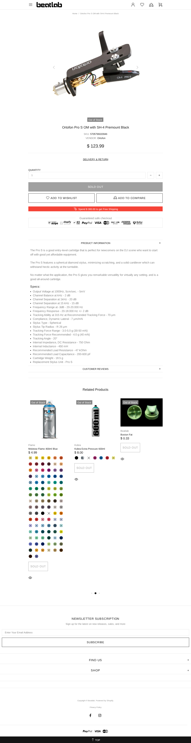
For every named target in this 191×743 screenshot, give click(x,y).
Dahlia (42, 550)
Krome (82, 458)
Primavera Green (49, 544)
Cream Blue (36, 482)
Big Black (76, 458)
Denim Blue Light (42, 525)
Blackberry (61, 470)
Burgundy (42, 464)
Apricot (55, 458)
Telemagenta (42, 470)
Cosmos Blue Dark (42, 544)
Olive (30, 550)
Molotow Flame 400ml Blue (43, 448)
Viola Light (30, 525)
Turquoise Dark (42, 488)
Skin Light (30, 501)
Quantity (34, 170)
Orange (61, 458)
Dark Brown (55, 501)
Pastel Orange (30, 470)
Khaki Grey (49, 501)
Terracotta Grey (36, 507)
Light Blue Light (36, 476)
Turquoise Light (30, 488)
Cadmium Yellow (42, 458)
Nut (61, 550)
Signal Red (36, 519)
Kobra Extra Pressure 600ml (89, 448)
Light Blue (42, 476)
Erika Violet (36, 470)
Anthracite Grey (36, 513)
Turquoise (36, 488)
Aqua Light (36, 531)
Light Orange (61, 513)
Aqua (42, 531)
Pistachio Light (49, 488)
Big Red (107, 458)
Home (74, 13)
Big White (88, 458)
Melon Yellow (49, 458)
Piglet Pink (49, 519)
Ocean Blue (61, 482)
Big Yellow (113, 458)
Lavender (55, 519)
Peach (61, 464)
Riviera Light (61, 525)
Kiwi (55, 494)
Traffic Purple (49, 470)
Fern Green (30, 494)
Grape (55, 470)
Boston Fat (126, 434)
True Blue (61, 476)
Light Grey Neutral (55, 507)
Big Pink (95, 458)
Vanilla (30, 458)
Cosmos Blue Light (30, 544)
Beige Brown (55, 550)
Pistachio (55, 488)
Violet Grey (49, 507)
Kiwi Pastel (61, 531)
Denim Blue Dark (55, 525)
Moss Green (42, 494)
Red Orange (30, 519)
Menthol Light (36, 538)
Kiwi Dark (61, 494)
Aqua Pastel (30, 531)
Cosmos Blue (36, 544)
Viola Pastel (61, 519)
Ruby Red (36, 464)
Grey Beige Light (36, 501)
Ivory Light (49, 550)
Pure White (49, 513)
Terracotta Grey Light (30, 507)
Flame (31, 445)
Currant (30, 476)
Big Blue (101, 458)
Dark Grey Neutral (30, 513)
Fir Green (55, 531)
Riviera (49, 482)
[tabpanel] (49, 494)
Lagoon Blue (55, 482)
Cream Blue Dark (42, 482)
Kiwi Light (49, 494)
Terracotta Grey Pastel (61, 501)
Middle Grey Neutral (61, 507)
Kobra (77, 445)
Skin (55, 464)
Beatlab (49, 4)
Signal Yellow (55, 513)
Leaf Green (36, 494)
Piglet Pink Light (42, 519)
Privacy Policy (95, 707)
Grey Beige (42, 501)
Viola (36, 556)
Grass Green (61, 488)
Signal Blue (55, 476)
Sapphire (61, 538)
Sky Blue (49, 476)
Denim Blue (49, 525)
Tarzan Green (55, 544)
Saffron (36, 550)
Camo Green (61, 544)
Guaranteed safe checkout (95, 218)
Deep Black (42, 513)
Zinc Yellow (36, 458)
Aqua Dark (49, 531)
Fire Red (30, 464)
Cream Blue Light (30, 482)
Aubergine (49, 464)
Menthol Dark (49, 538)
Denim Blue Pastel (36, 525)
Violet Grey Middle (42, 507)
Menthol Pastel (30, 538)
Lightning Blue (55, 538)
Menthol (42, 538)
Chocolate (30, 556)
